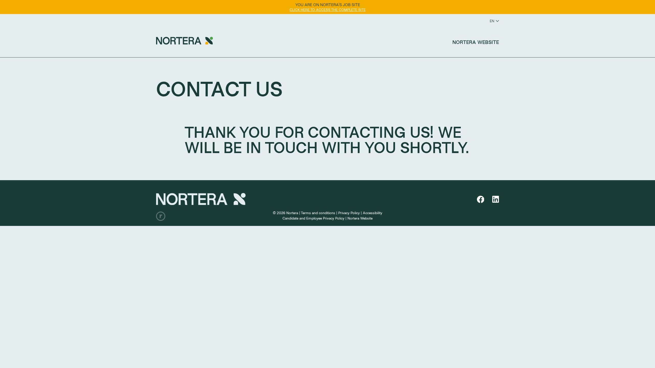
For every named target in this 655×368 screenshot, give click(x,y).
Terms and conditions (318, 213)
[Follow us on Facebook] (481, 199)
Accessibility (372, 213)
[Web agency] (160, 216)
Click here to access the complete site (328, 9)
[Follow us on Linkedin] (495, 199)
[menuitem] (475, 41)
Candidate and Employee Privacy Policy (313, 218)
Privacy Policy (349, 213)
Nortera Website (475, 42)
